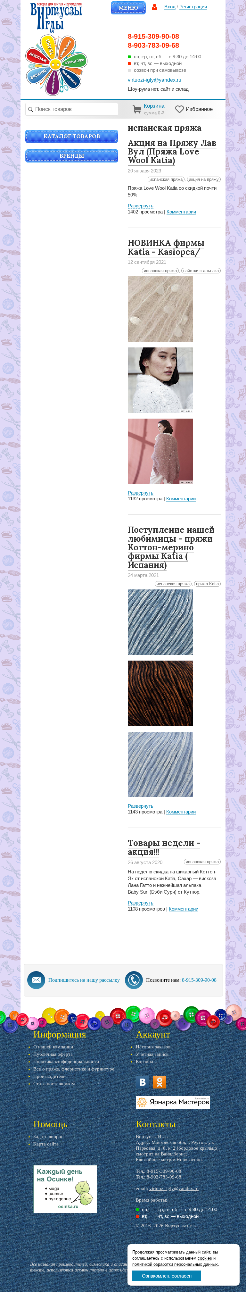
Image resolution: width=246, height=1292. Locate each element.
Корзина (144, 1061)
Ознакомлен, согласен (167, 1276)
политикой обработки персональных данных (175, 1264)
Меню (128, 7)
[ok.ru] (159, 1082)
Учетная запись (152, 1054)
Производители (49, 1076)
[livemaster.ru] (173, 1102)
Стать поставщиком (54, 1083)
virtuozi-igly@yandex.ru (174, 1188)
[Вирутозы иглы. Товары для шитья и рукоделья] (56, 49)
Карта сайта (46, 1143)
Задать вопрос (48, 1136)
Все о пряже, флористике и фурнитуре (73, 1068)
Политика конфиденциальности (66, 1061)
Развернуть (140, 205)
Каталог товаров (72, 136)
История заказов (153, 1046)
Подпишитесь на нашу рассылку (84, 980)
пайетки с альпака (201, 270)
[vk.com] (142, 1082)
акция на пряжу (204, 179)
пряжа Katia (207, 583)
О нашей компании (53, 1046)
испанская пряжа (166, 179)
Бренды (72, 155)
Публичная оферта (53, 1054)
